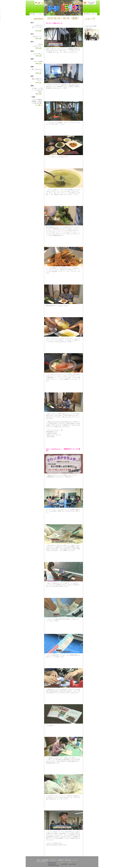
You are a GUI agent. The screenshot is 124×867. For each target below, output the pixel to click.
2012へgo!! (39, 38)
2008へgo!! (39, 73)
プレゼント (40, 13)
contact (42, 3)
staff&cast (60, 860)
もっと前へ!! (39, 105)
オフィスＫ (89, 28)
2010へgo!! (39, 56)
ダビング (94, 13)
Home (38, 860)
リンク (75, 860)
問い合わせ (87, 13)
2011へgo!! (39, 48)
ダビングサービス (41, 861)
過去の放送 (32, 13)
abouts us (39, 3)
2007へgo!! (39, 82)
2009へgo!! (39, 63)
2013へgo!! (39, 31)
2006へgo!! (39, 94)
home (36, 3)
